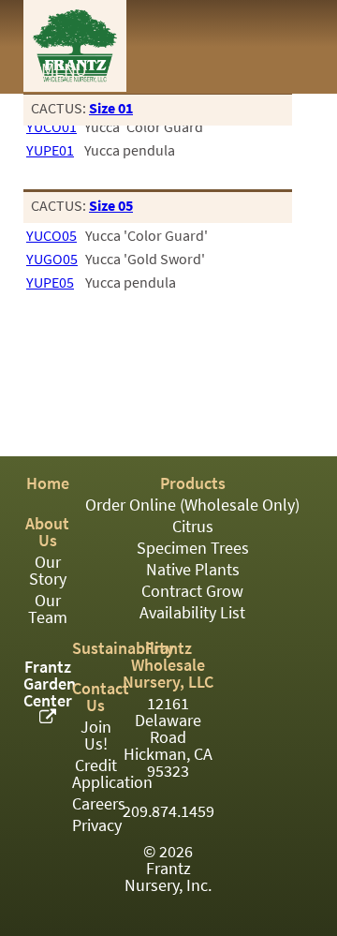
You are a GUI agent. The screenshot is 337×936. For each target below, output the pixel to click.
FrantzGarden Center (49, 684)
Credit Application (112, 774)
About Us (47, 532)
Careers (98, 804)
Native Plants (193, 569)
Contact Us (100, 697)
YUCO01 (51, 127)
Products (193, 483)
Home (47, 483)
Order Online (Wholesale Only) (192, 505)
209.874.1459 (168, 811)
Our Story (47, 570)
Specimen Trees (193, 548)
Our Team (47, 609)
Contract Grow (192, 591)
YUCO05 (51, 235)
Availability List (192, 613)
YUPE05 (50, 282)
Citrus (192, 526)
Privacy (97, 825)
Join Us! (96, 735)
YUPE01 (50, 150)
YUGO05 (52, 259)
